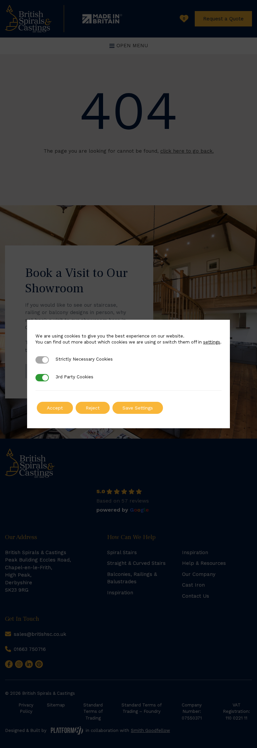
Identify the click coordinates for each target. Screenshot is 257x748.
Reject (93, 407)
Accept (55, 407)
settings (211, 342)
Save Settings (137, 407)
